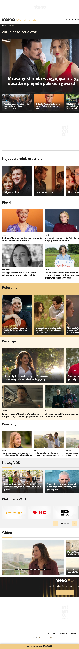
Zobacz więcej (63, 593)
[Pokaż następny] (74, 523)
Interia (4, 25)
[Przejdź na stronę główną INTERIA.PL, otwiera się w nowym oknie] (8, 19)
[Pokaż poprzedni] (55, 523)
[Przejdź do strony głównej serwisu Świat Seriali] (28, 19)
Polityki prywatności (56, 638)
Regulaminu (43, 638)
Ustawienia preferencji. (69, 637)
